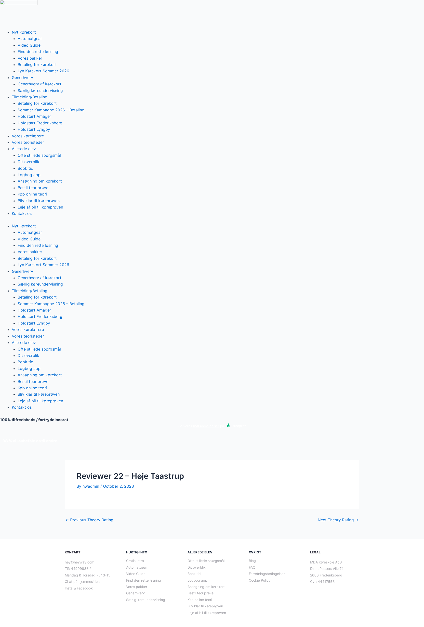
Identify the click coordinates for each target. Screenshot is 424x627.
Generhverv (22, 77)
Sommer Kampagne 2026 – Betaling (51, 109)
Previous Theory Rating (89, 520)
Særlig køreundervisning (40, 90)
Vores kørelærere (28, 135)
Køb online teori (32, 194)
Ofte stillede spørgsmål (39, 155)
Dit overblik (28, 161)
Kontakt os (22, 213)
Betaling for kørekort (37, 64)
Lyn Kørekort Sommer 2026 (43, 70)
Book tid (25, 168)
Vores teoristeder (28, 142)
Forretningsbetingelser (267, 574)
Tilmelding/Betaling (29, 96)
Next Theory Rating (338, 520)
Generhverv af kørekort (39, 83)
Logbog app (29, 174)
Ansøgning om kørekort (40, 181)
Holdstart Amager (34, 116)
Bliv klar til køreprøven (39, 200)
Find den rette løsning (38, 51)
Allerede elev (24, 148)
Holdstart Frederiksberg (40, 122)
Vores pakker (30, 58)
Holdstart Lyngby (34, 129)
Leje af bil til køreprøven (40, 207)
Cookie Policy (259, 580)
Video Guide (29, 45)
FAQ (252, 567)
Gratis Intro (135, 561)
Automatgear (30, 38)
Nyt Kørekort (24, 32)
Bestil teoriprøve (33, 187)
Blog (252, 561)
